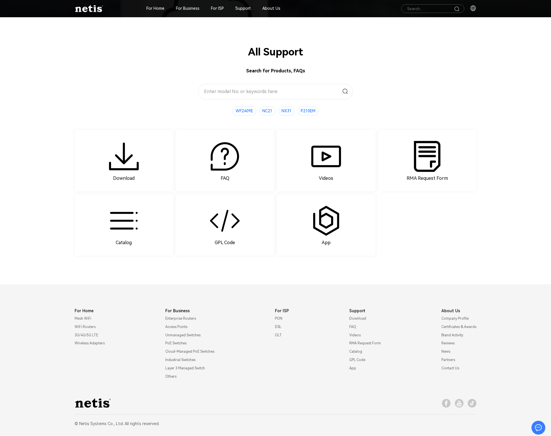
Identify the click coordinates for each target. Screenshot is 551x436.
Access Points (176, 327)
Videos (355, 335)
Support (243, 8)
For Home (155, 8)
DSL (278, 327)
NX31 (287, 111)
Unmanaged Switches (183, 335)
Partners (448, 360)
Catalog (355, 352)
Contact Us (450, 368)
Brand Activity (452, 335)
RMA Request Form (365, 343)
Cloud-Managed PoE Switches (189, 352)
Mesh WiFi (83, 319)
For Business (187, 8)
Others (170, 377)
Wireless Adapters (90, 343)
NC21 (267, 111)
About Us (271, 8)
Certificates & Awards (458, 327)
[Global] (473, 8)
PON (278, 319)
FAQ (352, 327)
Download (357, 319)
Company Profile (455, 319)
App (352, 368)
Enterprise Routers (180, 319)
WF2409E (244, 111)
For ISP (217, 8)
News (445, 352)
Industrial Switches (180, 360)
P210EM (308, 111)
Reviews (448, 343)
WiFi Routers (85, 327)
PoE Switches (176, 343)
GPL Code (357, 360)
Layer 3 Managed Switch (185, 368)
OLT (278, 335)
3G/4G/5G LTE (86, 335)
